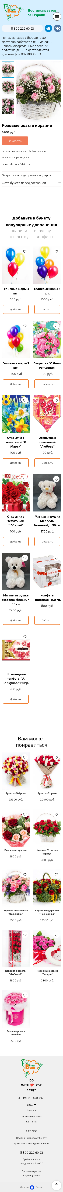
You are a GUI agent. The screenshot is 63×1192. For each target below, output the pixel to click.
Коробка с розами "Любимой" (15, 972)
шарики (19, 230)
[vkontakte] (57, 28)
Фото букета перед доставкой (24, 183)
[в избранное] (25, 251)
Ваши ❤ (31, 1104)
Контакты (31, 1121)
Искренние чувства (15, 850)
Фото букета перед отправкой (31, 1143)
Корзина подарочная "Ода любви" (16, 912)
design (31, 1089)
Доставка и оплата (31, 1115)
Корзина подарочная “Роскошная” (47, 912)
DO (31, 1080)
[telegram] (48, 28)
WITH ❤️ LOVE (31, 1085)
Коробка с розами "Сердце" (47, 972)
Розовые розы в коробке (15, 1033)
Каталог (31, 1110)
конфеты (44, 236)
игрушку (42, 230)
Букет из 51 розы (47, 793)
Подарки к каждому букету (31, 1137)
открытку (19, 236)
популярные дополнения (31, 224)
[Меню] (57, 16)
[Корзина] (56, 1185)
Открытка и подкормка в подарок (26, 175)
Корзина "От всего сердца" (47, 852)
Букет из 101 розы (15, 793)
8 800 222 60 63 (31, 1152)
